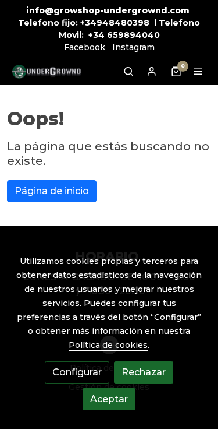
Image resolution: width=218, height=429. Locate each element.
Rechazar (143, 372)
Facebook (84, 47)
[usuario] (151, 71)
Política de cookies (108, 345)
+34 (96, 35)
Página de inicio (52, 190)
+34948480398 (114, 22)
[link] (46, 71)
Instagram (133, 47)
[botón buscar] (128, 71)
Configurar (77, 372)
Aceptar (109, 399)
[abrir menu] (198, 71)
